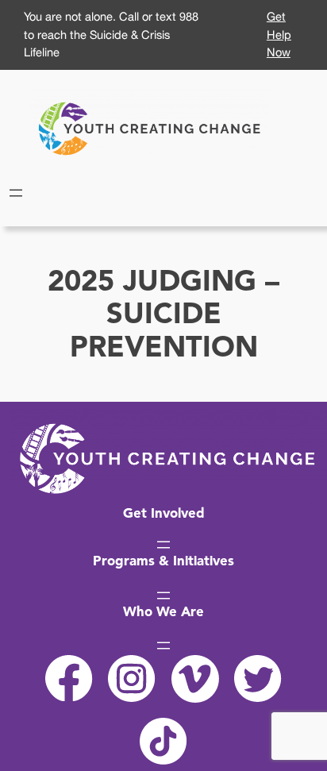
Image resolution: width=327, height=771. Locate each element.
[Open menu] (15, 192)
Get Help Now (279, 34)
